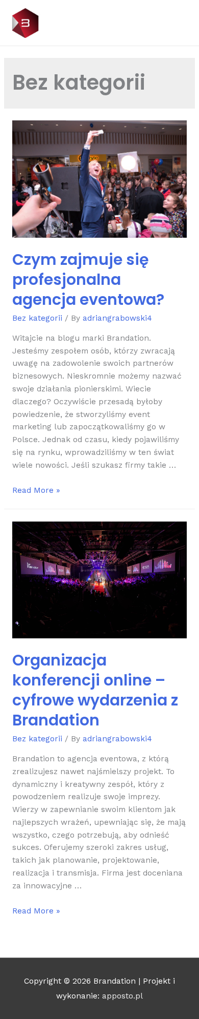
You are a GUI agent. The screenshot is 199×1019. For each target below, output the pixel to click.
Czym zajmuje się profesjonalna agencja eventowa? (88, 279)
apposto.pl (122, 996)
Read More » (36, 490)
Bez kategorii (37, 318)
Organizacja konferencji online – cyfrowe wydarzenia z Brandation (95, 690)
